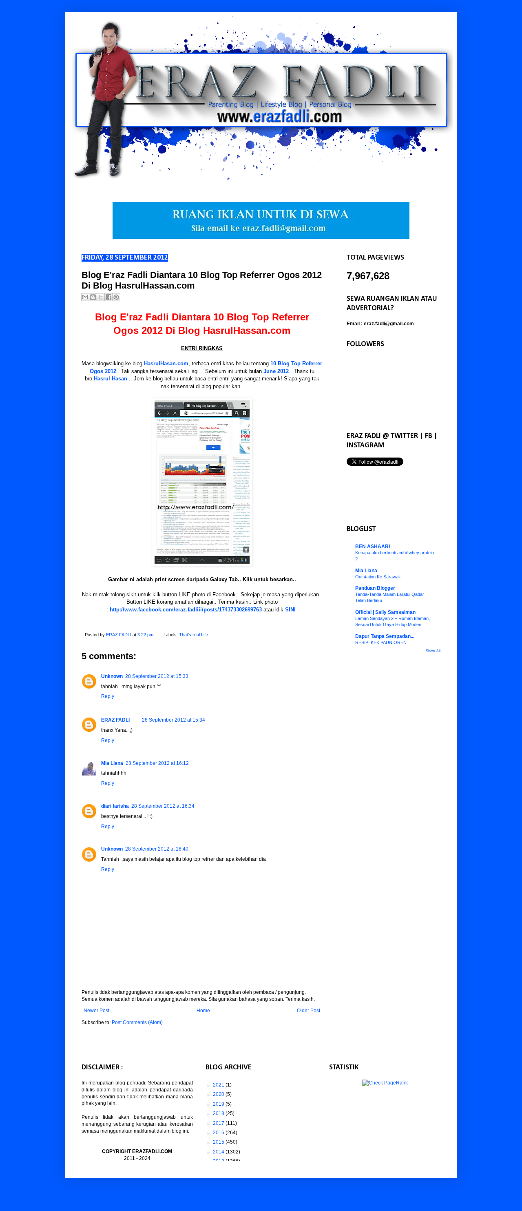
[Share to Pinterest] (116, 297)
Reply (107, 696)
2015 (219, 1142)
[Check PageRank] (385, 1083)
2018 (219, 1113)
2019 (219, 1104)
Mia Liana (112, 763)
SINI (290, 610)
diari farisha (115, 806)
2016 (219, 1132)
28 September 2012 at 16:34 (163, 806)
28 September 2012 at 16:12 (157, 763)
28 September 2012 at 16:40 (156, 849)
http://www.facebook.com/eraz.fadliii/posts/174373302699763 (186, 610)
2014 (219, 1152)
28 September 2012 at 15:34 (173, 720)
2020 (219, 1094)
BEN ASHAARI (372, 546)
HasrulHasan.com (166, 363)
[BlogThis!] (93, 297)
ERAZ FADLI (115, 720)
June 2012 (276, 371)
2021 (219, 1085)
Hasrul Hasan (110, 379)
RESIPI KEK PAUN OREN (381, 642)
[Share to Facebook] (108, 297)
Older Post (308, 1010)
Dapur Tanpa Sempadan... (384, 636)
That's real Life (193, 634)
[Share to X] (101, 297)
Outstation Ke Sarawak (378, 576)
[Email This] (85, 297)
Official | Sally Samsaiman (385, 612)
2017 (219, 1123)
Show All (433, 651)
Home (203, 1010)
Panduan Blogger (375, 588)
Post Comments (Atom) (137, 1022)
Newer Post (96, 1010)
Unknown (112, 676)
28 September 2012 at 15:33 (156, 676)
